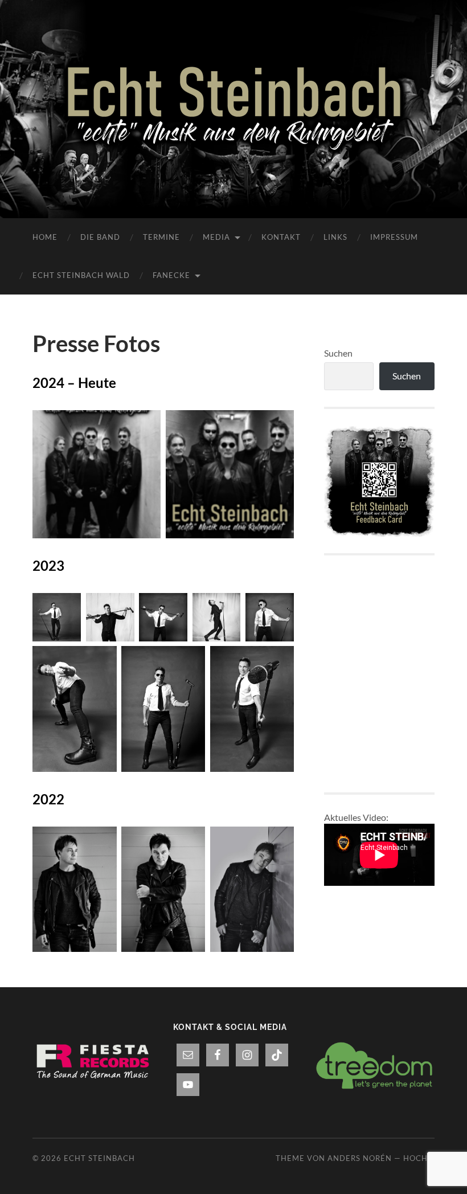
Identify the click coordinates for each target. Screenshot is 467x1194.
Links (335, 237)
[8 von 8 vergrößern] (279, 660)
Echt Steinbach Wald (81, 275)
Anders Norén (359, 1158)
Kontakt (281, 237)
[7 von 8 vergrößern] (190, 660)
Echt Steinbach (99, 1158)
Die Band (100, 237)
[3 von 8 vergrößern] (172, 608)
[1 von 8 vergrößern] (66, 608)
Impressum (394, 237)
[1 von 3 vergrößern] (102, 841)
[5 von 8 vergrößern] (279, 608)
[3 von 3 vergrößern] (279, 841)
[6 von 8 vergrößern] (102, 660)
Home (45, 237)
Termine (161, 237)
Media (216, 237)
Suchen (338, 352)
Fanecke (171, 275)
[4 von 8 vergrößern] (225, 608)
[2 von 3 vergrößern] (190, 841)
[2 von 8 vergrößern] (119, 608)
